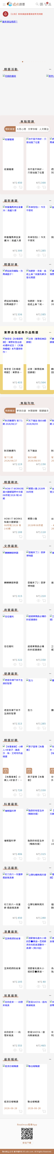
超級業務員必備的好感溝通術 (36, 648)
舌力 (30, 710)
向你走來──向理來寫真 (12, 1033)
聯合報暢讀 (33, 1101)
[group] (27, 41)
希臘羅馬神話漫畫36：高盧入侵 (12, 238)
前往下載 (27, 1142)
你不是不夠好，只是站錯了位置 (36, 170)
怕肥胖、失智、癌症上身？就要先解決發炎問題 (36, 304)
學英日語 (21, 410)
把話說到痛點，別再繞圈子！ (12, 302)
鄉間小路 (32, 518)
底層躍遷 (9, 169)
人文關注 (44, 129)
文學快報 (32, 129)
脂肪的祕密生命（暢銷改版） (36, 842)
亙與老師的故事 (12, 968)
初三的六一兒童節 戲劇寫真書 (12, 906)
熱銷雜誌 (10, 410)
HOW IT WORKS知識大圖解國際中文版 (13, 522)
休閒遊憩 (32, 410)
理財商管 (10, 129)
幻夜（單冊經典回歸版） (36, 370)
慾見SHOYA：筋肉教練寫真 (36, 1033)
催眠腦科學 (10, 840)
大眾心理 (21, 129)
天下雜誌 (32, 450)
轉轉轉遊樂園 (11, 582)
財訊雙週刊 (10, 450)
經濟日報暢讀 (11, 1101)
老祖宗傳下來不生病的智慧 (12, 711)
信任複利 (9, 646)
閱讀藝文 (44, 410)
